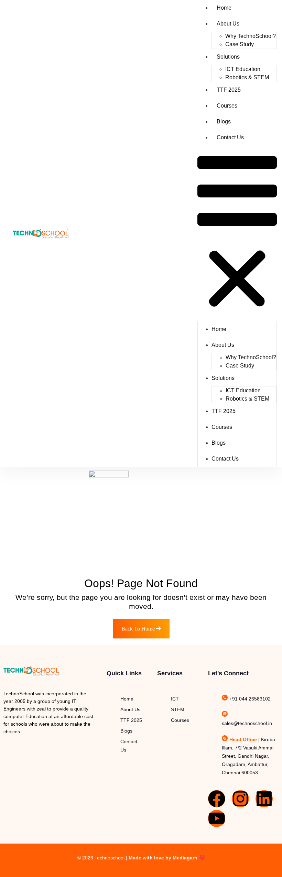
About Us (228, 24)
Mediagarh (185, 857)
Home (224, 8)
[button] (237, 233)
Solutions (228, 57)
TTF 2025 (229, 90)
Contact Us (230, 137)
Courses (227, 106)
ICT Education (242, 69)
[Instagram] (240, 798)
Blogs (224, 121)
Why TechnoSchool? (250, 36)
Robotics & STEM (247, 77)
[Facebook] (216, 798)
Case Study (239, 44)
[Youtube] (216, 818)
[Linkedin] (264, 798)
